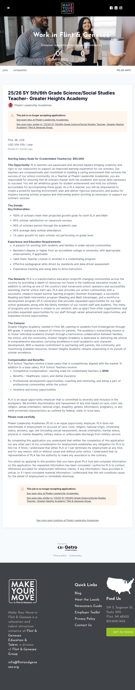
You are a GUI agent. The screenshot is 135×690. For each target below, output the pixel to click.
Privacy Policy (85, 619)
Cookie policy (75, 555)
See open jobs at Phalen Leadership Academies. (42, 119)
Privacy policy (60, 555)
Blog (78, 593)
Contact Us (83, 625)
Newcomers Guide (88, 606)
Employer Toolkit (87, 612)
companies (20, 70)
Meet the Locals (87, 599)
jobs (5, 70)
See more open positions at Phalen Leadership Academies (67, 520)
